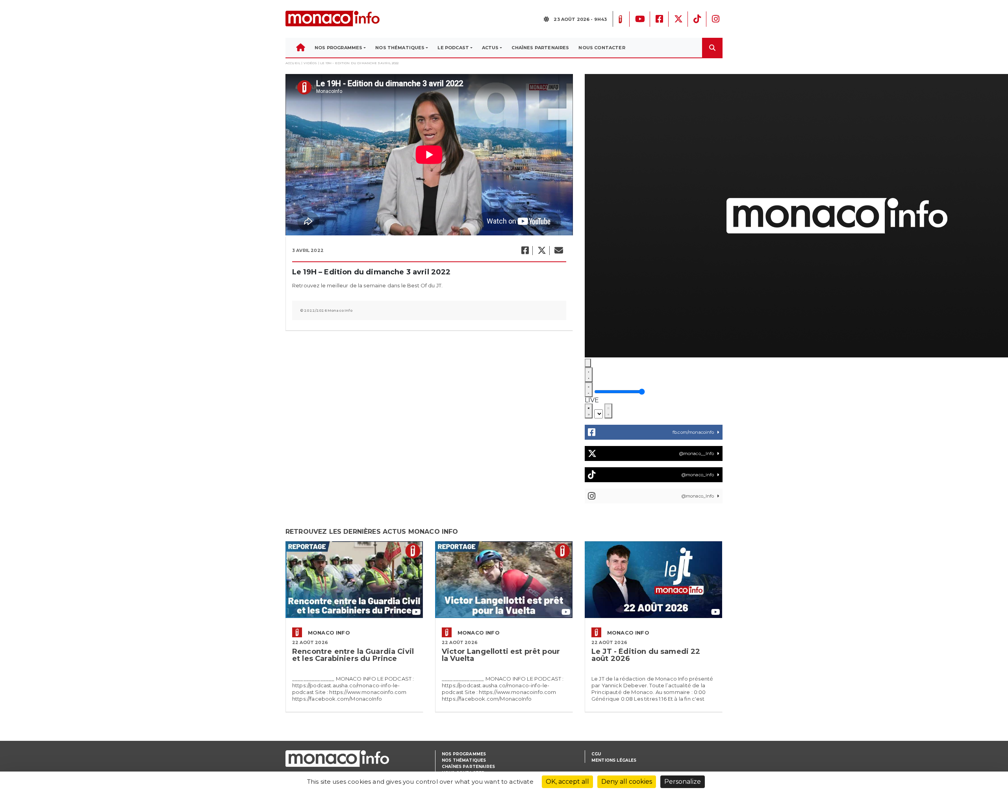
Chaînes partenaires (468, 766)
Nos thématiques (464, 760)
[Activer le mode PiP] (589, 410)
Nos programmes (464, 754)
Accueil (292, 63)
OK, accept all (567, 781)
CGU (596, 754)
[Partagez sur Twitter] (541, 250)
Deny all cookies (626, 781)
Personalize (682, 781)
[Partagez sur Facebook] (524, 250)
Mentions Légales (614, 760)
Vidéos (310, 63)
